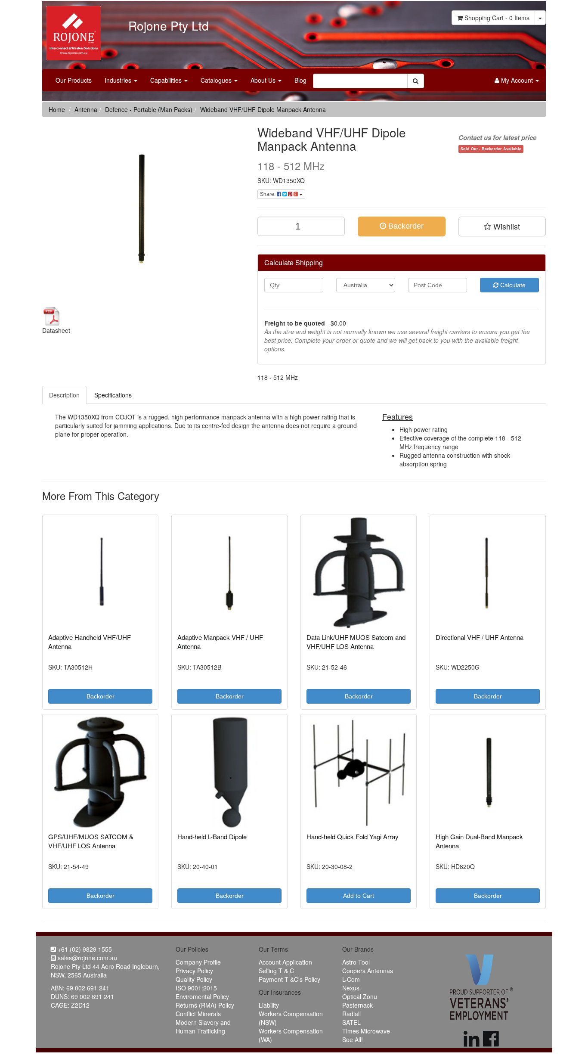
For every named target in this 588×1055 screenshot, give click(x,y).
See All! (352, 1039)
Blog (300, 80)
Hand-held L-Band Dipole (212, 836)
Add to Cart (358, 895)
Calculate (512, 285)
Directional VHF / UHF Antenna (479, 637)
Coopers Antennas (367, 970)
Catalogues (217, 80)
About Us (264, 80)
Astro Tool (356, 962)
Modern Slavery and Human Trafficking (203, 1026)
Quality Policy (194, 979)
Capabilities (166, 80)
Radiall (351, 1013)
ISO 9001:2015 (196, 988)
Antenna (85, 109)
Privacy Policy (194, 970)
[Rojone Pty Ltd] (71, 30)
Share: (268, 194)
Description (64, 395)
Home (57, 109)
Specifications (113, 395)
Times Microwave (366, 1031)
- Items (496, 17)
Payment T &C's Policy (289, 979)
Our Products (74, 80)
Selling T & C (276, 970)
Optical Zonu (359, 996)
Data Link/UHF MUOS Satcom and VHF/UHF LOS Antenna (355, 642)
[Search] (415, 81)
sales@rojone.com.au (86, 957)
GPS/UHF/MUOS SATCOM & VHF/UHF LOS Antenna (90, 841)
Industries (119, 80)
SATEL (351, 1022)
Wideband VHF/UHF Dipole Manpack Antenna (263, 109)
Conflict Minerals (198, 1013)
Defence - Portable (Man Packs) (148, 109)
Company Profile (198, 962)
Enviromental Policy (202, 996)
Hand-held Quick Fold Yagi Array (352, 836)
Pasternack (357, 1005)
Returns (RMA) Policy (205, 1005)
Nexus (350, 988)
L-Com (351, 979)
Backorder (405, 226)
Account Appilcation (285, 962)
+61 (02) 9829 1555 (84, 949)
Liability (269, 1005)
